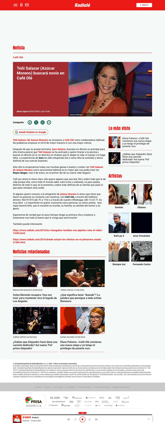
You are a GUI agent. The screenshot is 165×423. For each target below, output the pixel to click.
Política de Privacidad (102, 387)
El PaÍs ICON (87, 405)
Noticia (19, 48)
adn (117, 397)
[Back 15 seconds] (75, 419)
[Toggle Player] (148, 419)
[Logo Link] (82, 5)
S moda (97, 405)
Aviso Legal (58, 387)
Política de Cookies (84, 387)
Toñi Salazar (45, 152)
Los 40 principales (66, 397)
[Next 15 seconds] (89, 419)
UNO (71, 401)
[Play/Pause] (82, 419)
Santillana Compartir (91, 397)
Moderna (65, 405)
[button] (15, 5)
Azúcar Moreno (68, 194)
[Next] (96, 419)
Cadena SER (101, 397)
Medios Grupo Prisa (33, 405)
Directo (145, 5)
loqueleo (108, 405)
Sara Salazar (59, 149)
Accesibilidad (70, 387)
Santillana (78, 397)
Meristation (120, 405)
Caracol (125, 397)
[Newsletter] (27, 5)
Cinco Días (87, 401)
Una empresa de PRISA (33, 399)
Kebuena (123, 401)
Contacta (38, 387)
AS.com (108, 397)
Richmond (53, 405)
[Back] (69, 419)
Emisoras (48, 387)
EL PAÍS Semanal (106, 401)
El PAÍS (55, 397)
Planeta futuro (115, 401)
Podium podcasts (77, 405)
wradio (78, 401)
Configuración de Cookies (121, 387)
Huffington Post (58, 401)
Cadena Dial (97, 401)
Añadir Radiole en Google (32, 132)
